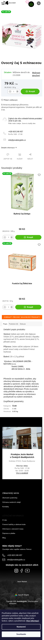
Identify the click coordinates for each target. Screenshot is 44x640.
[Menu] (38, 3)
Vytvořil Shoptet (23, 595)
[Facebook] (22, 571)
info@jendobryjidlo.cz (17, 140)
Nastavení (21, 627)
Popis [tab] (5, 324)
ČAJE (14, 406)
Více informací (32, 621)
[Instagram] (16, 571)
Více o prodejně (22, 473)
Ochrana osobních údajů (11, 502)
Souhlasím (21, 634)
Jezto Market (22, 581)
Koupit (32, 91)
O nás (4, 520)
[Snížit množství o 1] (10, 91)
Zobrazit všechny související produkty (22, 317)
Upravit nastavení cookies (26, 603)
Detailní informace (8, 148)
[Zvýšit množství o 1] (17, 91)
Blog (4, 538)
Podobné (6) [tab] (13, 324)
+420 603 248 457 (15, 132)
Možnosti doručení (36, 74)
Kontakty (5, 507)
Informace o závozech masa (12, 529)
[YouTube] (27, 570)
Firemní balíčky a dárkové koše (14, 524)
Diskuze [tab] (23, 324)
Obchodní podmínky (9, 498)
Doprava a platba (8, 533)
